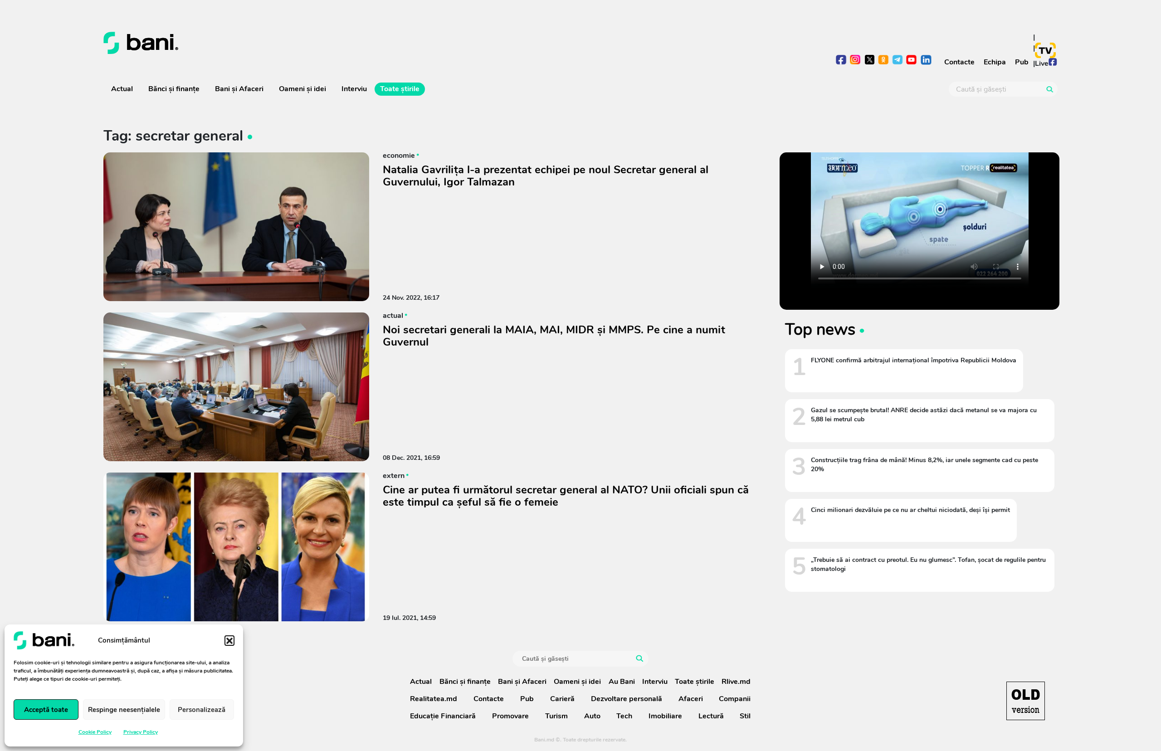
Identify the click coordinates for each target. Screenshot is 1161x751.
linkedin (926, 60)
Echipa (995, 62)
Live (1042, 63)
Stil (745, 716)
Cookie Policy (95, 732)
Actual (122, 89)
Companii (735, 699)
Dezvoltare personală (626, 699)
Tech (624, 716)
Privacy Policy (140, 732)
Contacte (959, 62)
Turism (556, 716)
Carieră (562, 699)
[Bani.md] (1025, 701)
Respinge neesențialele (124, 709)
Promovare (510, 716)
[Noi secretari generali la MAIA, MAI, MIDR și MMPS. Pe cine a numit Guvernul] (236, 386)
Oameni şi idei (302, 89)
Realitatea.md (433, 699)
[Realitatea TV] (1045, 50)
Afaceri (690, 699)
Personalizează (201, 709)
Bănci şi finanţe (174, 89)
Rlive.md (736, 682)
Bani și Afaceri (239, 89)
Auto (592, 716)
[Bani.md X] (869, 59)
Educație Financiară (443, 716)
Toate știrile (400, 89)
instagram (855, 60)
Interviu (354, 89)
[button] (229, 640)
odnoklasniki (883, 60)
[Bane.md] (338, 43)
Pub (1022, 62)
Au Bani (622, 682)
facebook (841, 60)
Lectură (711, 716)
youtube (911, 60)
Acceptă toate (46, 709)
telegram (897, 60)
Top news (820, 329)
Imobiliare (665, 716)
